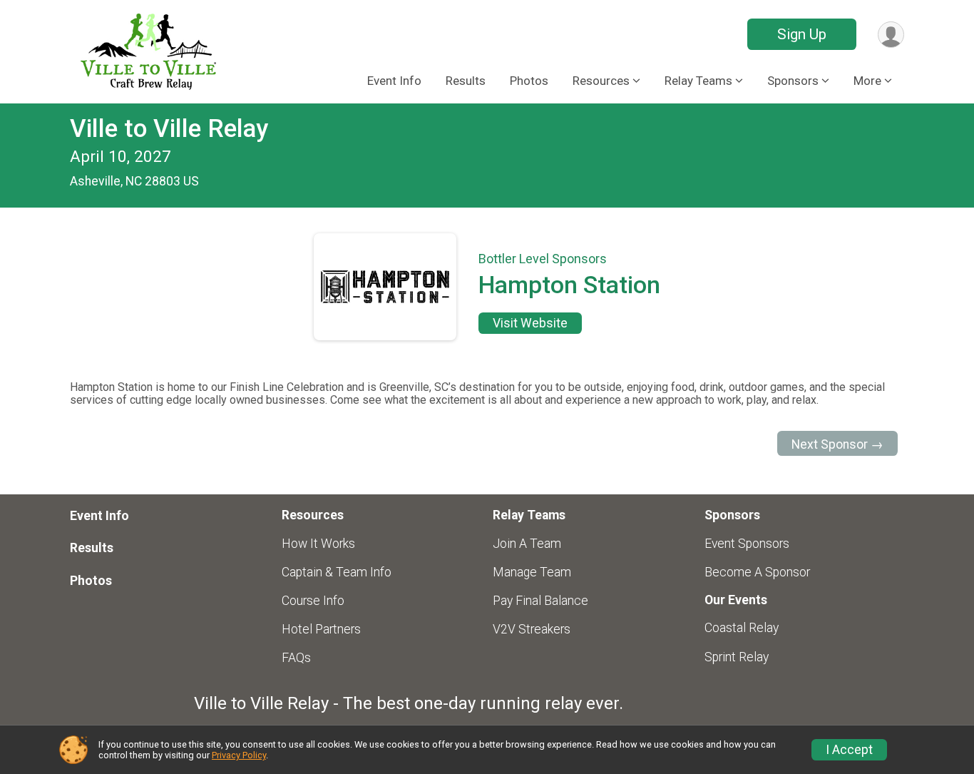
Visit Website (530, 323)
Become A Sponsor (757, 572)
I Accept (849, 750)
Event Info (394, 80)
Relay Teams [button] (698, 80)
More (867, 80)
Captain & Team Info (336, 572)
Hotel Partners (321, 629)
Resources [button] (601, 80)
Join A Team (527, 543)
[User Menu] (891, 34)
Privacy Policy (239, 755)
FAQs (296, 658)
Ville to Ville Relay (169, 128)
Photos (529, 80)
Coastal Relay (741, 628)
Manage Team (532, 572)
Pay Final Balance (540, 601)
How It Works (318, 543)
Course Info (313, 601)
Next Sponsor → (837, 444)
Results (466, 80)
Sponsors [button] (793, 80)
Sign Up (801, 34)
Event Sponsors (746, 543)
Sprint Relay (736, 657)
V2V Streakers (531, 629)
